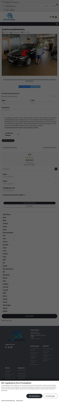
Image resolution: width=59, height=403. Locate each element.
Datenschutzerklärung (8, 400)
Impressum (19, 400)
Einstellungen (50, 396)
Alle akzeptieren (34, 396)
